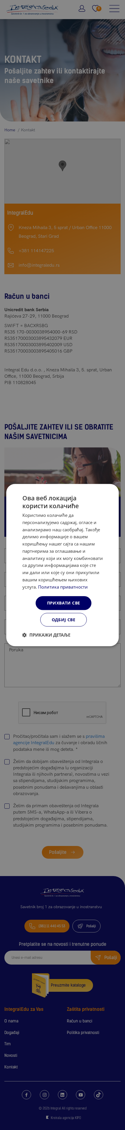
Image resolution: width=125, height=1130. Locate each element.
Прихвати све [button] (63, 603)
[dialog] (62, 565)
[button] (46, 634)
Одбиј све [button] (64, 619)
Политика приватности (63, 587)
